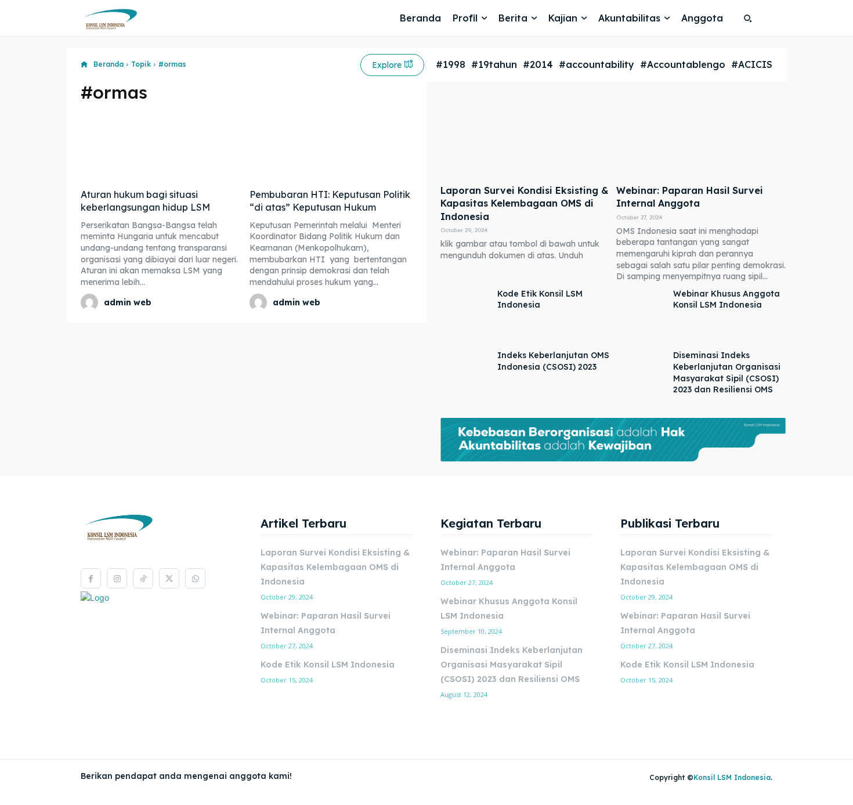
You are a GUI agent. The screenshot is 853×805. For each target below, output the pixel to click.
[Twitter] (169, 578)
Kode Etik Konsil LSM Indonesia (540, 299)
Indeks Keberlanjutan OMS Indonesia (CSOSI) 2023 (553, 361)
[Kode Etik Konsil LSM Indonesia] (465, 316)
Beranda (108, 64)
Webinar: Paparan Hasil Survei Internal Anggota (689, 197)
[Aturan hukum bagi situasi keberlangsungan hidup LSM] (162, 146)
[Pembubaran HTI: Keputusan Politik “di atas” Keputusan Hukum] (331, 146)
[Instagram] (117, 578)
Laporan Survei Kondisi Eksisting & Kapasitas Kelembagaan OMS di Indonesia (524, 203)
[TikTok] (143, 578)
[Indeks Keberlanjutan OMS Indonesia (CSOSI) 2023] (465, 378)
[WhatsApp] (195, 578)
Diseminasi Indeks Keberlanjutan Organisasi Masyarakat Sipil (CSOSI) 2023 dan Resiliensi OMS (511, 664)
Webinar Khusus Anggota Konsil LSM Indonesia (726, 299)
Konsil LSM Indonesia (732, 777)
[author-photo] (91, 302)
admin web (127, 302)
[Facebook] (91, 578)
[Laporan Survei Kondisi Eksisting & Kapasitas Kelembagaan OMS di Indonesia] (525, 136)
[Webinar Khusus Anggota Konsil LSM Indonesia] (641, 316)
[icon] (84, 65)
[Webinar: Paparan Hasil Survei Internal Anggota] (701, 136)
